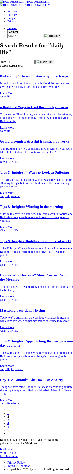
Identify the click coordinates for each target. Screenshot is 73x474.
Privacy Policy (16, 462)
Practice (12, 14)
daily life (5, 96)
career (3, 161)
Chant (3, 230)
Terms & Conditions (19, 465)
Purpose (12, 11)
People (11, 18)
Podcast (12, 28)
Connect (13, 31)
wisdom (15, 196)
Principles (13, 21)
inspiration (17, 369)
